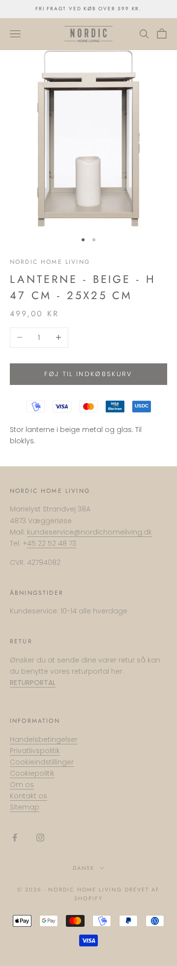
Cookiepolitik (32, 773)
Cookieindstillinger (42, 762)
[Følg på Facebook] (15, 837)
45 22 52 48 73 (51, 543)
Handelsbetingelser (44, 739)
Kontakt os (28, 796)
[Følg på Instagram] (40, 837)
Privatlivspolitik (35, 751)
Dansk (84, 868)
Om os (22, 784)
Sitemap (24, 807)
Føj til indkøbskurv (88, 374)
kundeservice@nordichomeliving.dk (89, 532)
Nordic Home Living (50, 261)
